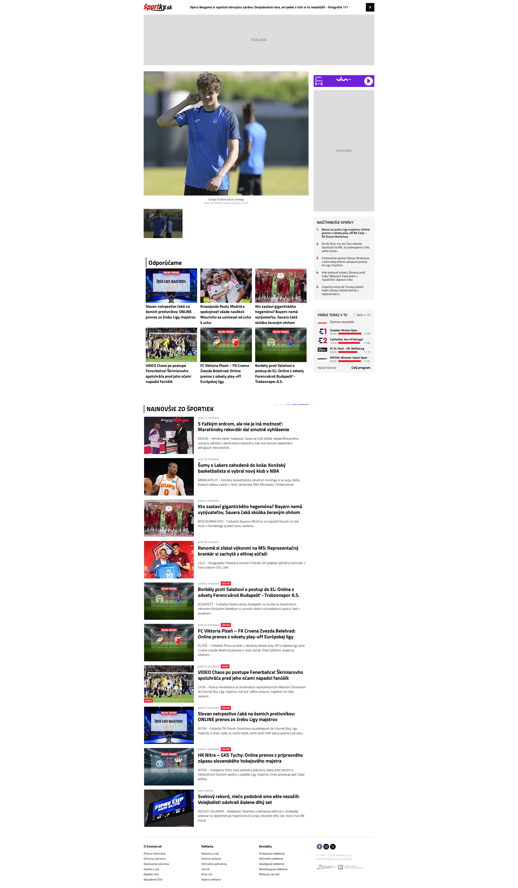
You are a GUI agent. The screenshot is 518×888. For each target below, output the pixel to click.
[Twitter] (333, 847)
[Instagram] (326, 847)
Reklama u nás (210, 853)
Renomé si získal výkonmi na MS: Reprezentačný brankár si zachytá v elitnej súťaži (248, 551)
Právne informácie (155, 853)
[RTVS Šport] (322, 323)
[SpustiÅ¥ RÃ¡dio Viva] (343, 79)
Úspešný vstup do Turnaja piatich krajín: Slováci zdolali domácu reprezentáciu (343, 290)
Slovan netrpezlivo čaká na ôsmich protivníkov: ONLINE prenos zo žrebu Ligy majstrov (246, 716)
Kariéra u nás (151, 869)
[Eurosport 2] (322, 340)
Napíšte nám (151, 874)
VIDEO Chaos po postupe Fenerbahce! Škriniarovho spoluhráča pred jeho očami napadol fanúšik (250, 675)
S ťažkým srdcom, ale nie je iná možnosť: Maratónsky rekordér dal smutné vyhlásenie (243, 427)
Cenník (205, 869)
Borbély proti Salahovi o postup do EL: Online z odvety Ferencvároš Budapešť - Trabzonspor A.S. (248, 592)
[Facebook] (319, 847)
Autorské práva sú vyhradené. (334, 859)
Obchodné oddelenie (271, 858)
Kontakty (265, 846)
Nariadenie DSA (153, 879)
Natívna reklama (211, 879)
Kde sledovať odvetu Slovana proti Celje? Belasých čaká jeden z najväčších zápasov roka (343, 276)
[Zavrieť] (370, 7)
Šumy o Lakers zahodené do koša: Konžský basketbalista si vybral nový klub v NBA (242, 468)
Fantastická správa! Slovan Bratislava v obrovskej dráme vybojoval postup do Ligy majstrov (345, 261)
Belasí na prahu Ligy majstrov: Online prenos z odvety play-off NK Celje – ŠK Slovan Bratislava (346, 233)
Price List (206, 874)
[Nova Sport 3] (322, 349)
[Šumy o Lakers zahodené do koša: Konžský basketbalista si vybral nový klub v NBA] (169, 476)
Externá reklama (211, 858)
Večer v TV (363, 314)
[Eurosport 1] (322, 331)
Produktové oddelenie (271, 853)
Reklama (207, 846)
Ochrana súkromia (155, 858)
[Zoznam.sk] (327, 868)
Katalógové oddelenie (271, 864)
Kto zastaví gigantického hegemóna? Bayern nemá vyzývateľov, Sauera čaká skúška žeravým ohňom (250, 509)
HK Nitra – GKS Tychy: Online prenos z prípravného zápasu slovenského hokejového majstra (250, 758)
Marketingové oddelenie (273, 869)
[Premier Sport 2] (322, 358)
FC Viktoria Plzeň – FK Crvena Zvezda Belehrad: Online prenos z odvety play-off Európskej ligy (246, 634)
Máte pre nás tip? (269, 874)
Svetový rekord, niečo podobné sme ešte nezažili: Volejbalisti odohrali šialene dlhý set (248, 799)
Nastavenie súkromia (156, 864)
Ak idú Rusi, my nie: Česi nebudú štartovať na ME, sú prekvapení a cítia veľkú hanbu (345, 247)
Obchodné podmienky (214, 864)
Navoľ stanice (327, 367)
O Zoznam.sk (153, 846)
